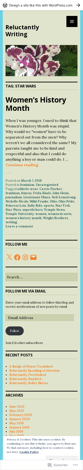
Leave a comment (19, 226)
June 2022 (16, 407)
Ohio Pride (66, 201)
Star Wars (13, 210)
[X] (9, 257)
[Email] (33, 257)
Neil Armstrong (63, 197)
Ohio (53, 201)
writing (11, 222)
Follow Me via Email (26, 291)
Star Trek (62, 206)
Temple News (54, 210)
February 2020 (20, 415)
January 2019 (19, 427)
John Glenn (60, 193)
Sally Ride (34, 206)
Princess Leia (16, 206)
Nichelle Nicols (17, 201)
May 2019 (16, 423)
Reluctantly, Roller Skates (28, 383)
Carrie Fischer (50, 189)
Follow (14, 331)
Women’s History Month (36, 104)
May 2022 (16, 411)
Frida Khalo (42, 193)
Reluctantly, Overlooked (27, 375)
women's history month (24, 218)
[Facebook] (17, 257)
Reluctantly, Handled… (26, 379)
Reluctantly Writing (22, 30)
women (41, 214)
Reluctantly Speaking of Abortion (34, 371)
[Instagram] (25, 257)
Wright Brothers (55, 218)
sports (49, 206)
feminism (27, 185)
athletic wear (27, 189)
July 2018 (16, 432)
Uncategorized (47, 185)
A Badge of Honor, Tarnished (31, 366)
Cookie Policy (29, 452)
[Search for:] (41, 277)
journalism (14, 197)
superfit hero (32, 210)
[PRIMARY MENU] (71, 21)
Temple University (20, 214)
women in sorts (59, 214)
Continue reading (22, 165)
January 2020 (19, 419)
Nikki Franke (39, 201)
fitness (26, 193)
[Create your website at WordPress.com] (41, 5)
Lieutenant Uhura (36, 197)
